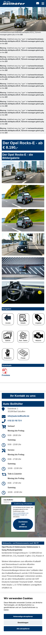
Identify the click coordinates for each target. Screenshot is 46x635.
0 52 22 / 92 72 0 (15, 421)
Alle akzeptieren (23, 629)
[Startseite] (13, 3)
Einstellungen (23, 622)
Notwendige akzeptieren (23, 616)
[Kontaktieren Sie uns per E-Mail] (37, 3)
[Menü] (43, 3)
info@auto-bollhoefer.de (18, 416)
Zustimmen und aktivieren (23, 524)
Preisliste (6, 375)
